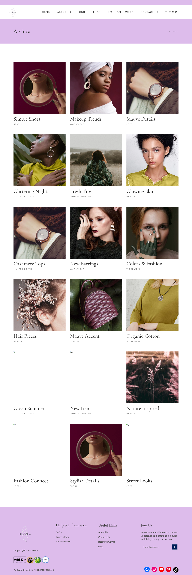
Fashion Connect (31, 481)
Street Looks (139, 481)
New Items (81, 408)
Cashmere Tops (29, 263)
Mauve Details (140, 119)
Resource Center (106, 541)
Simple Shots (27, 119)
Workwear (77, 124)
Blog (100, 546)
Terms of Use (62, 537)
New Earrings (84, 263)
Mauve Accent (85, 336)
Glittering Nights (31, 191)
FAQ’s (59, 532)
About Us (103, 532)
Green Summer (29, 408)
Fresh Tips (81, 191)
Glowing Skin (140, 191)
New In (18, 124)
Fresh (130, 124)
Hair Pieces (25, 336)
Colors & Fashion (144, 263)
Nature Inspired (142, 408)
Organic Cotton (143, 336)
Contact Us (104, 537)
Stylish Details (84, 481)
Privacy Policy (63, 541)
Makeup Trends (86, 119)
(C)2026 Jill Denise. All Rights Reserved (34, 569)
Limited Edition (24, 197)
